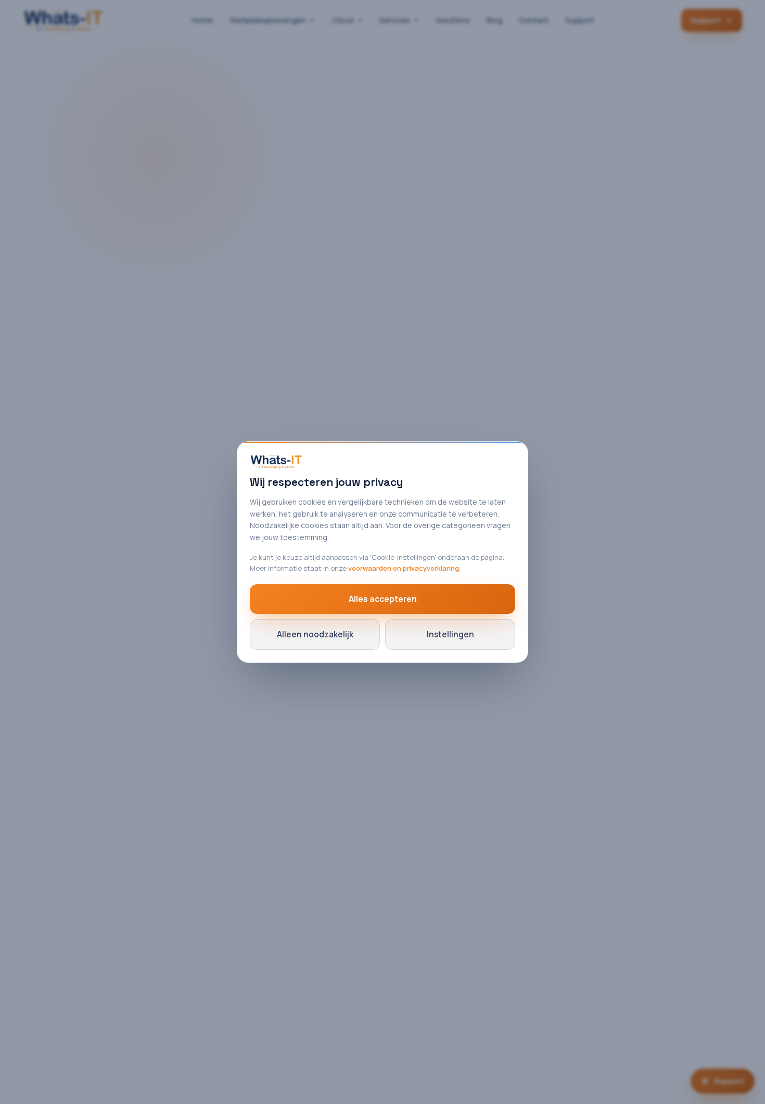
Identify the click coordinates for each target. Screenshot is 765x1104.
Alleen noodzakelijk (315, 634)
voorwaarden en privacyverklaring (403, 568)
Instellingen (450, 634)
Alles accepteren (383, 599)
